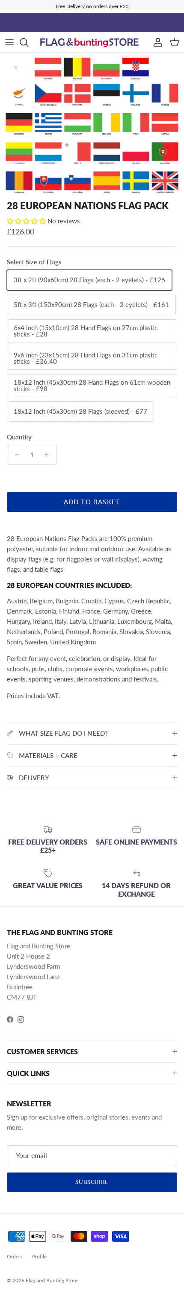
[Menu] (9, 42)
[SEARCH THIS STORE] (28, 42)
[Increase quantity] (48, 454)
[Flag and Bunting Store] (92, 42)
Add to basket (92, 502)
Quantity (19, 437)
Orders (14, 1256)
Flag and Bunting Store (51, 1280)
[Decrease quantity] (14, 454)
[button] (27, 221)
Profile (39, 1256)
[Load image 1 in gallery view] (92, 124)
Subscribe (92, 1181)
